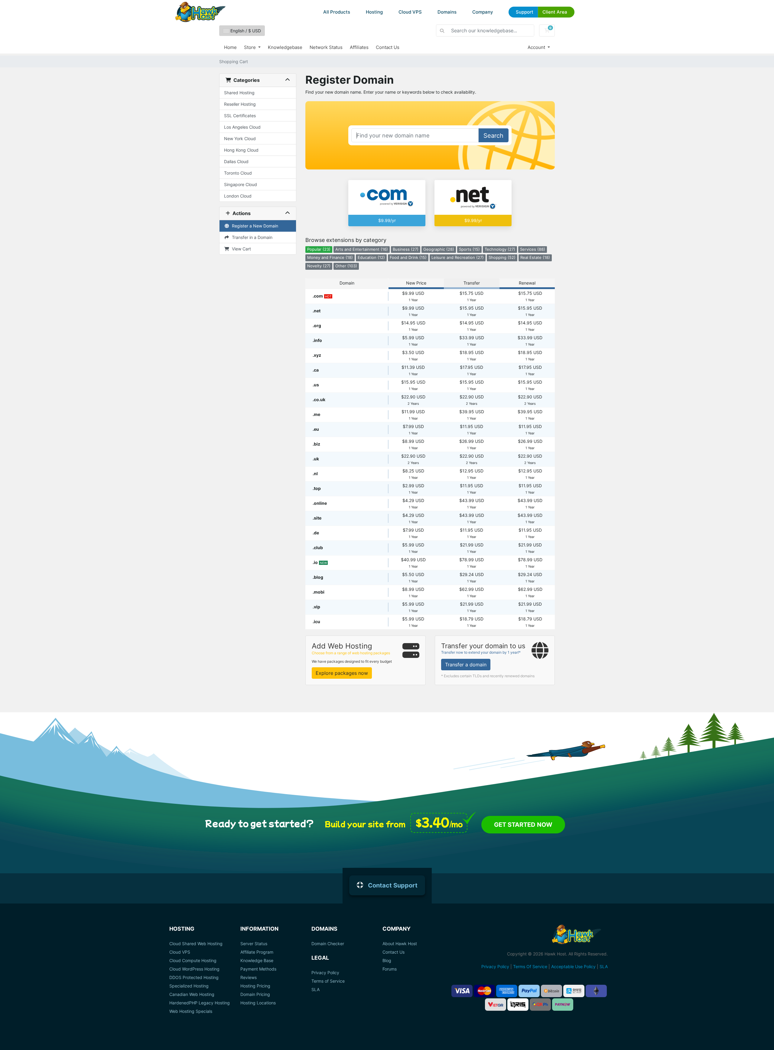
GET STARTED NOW (523, 824)
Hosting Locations (258, 1003)
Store (250, 47)
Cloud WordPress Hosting (194, 969)
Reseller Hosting (240, 104)
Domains (447, 12)
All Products (336, 12)
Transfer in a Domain (250, 237)
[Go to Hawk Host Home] (200, 12)
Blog (386, 960)
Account (537, 47)
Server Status (253, 944)
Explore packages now (342, 673)
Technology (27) (500, 249)
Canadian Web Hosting (191, 994)
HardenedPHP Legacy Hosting (199, 1003)
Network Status (326, 47)
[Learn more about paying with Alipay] (573, 991)
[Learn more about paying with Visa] (462, 991)
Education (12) (371, 257)
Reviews (248, 977)
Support (524, 12)
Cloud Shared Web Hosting (196, 944)
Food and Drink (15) (408, 257)
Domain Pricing (255, 994)
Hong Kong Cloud (241, 150)
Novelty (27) (318, 266)
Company (482, 12)
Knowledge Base (256, 960)
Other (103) (346, 266)
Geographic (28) (438, 249)
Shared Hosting (239, 92)
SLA (315, 989)
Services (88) (532, 249)
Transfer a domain (465, 665)
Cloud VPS (410, 12)
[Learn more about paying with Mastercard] (484, 991)
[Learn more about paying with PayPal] (529, 991)
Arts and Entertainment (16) (361, 249)
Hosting (374, 12)
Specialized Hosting (189, 986)
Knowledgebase (285, 47)
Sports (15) (469, 249)
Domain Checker (327, 944)
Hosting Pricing (255, 986)
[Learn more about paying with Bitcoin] (551, 991)
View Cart (240, 248)
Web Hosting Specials (190, 1011)
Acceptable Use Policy (573, 966)
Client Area (554, 12)
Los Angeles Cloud (242, 127)
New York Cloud (240, 138)
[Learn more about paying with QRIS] (517, 1004)
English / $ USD (245, 30)
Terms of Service (328, 981)
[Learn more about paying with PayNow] (562, 1004)
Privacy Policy (325, 973)
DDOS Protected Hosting (194, 977)
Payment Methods (258, 969)
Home (230, 47)
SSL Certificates (240, 115)
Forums (389, 969)
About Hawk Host (399, 944)
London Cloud (238, 195)
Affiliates (359, 47)
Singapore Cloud (240, 184)
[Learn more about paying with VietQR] (495, 1004)
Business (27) (405, 249)
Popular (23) (318, 249)
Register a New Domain (253, 225)
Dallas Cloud (236, 161)
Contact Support (393, 885)
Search (493, 135)
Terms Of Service (530, 966)
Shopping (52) (502, 257)
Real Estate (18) (535, 257)
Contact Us (387, 47)
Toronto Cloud (238, 173)
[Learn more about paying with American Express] (506, 991)
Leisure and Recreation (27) (457, 257)
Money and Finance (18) (330, 257)
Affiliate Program (256, 952)
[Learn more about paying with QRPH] (540, 1004)
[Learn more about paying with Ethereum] (596, 991)
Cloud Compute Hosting (192, 960)
